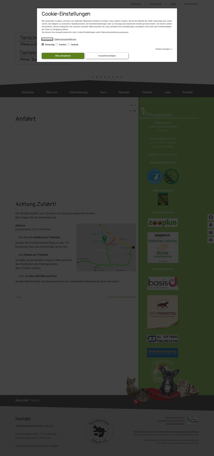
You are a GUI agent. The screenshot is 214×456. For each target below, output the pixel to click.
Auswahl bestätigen (107, 56)
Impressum (47, 39)
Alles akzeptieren (63, 56)
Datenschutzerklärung (65, 39)
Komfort (63, 45)
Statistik (74, 45)
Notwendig (50, 45)
